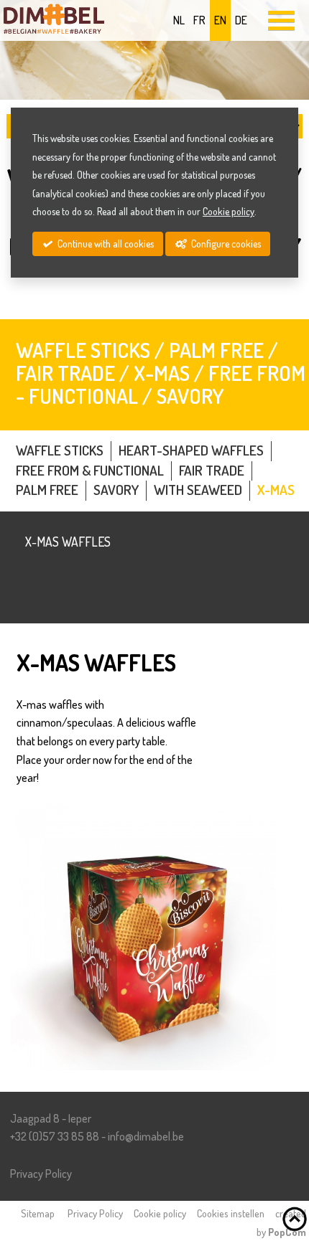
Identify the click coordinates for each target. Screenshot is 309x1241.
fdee (146, 1136)
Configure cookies (225, 243)
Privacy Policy (41, 1173)
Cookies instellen (230, 1213)
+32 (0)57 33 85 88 (54, 1136)
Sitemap (38, 1213)
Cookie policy (160, 1213)
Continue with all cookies (104, 243)
